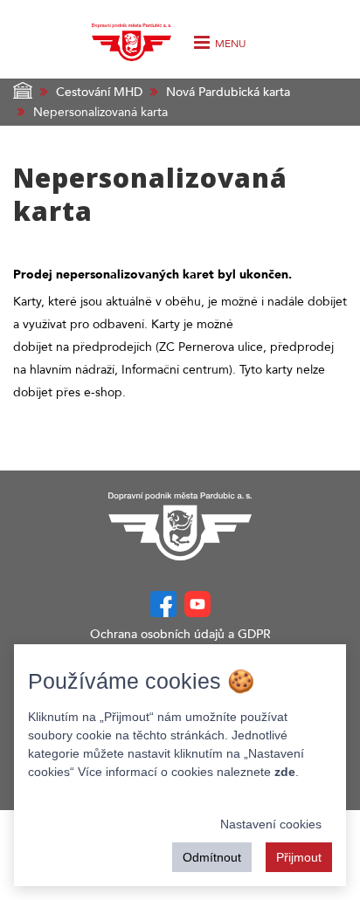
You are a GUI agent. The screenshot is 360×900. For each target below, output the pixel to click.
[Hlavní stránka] (180, 526)
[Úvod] (131, 38)
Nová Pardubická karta (228, 92)
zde (284, 772)
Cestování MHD (99, 92)
